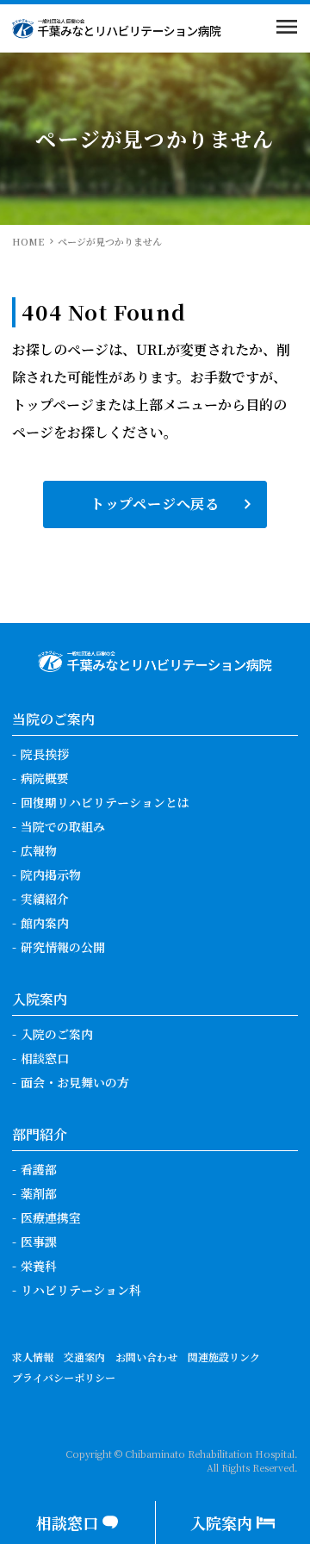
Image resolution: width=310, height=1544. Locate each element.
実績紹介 (45, 898)
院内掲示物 (51, 874)
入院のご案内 (57, 1034)
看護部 (39, 1169)
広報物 (39, 850)
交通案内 (84, 1356)
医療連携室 (51, 1217)
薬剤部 (39, 1193)
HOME (28, 241)
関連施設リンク (224, 1356)
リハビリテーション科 (81, 1289)
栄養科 (39, 1265)
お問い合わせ (146, 1356)
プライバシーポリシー (63, 1377)
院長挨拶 (45, 754)
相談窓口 (45, 1058)
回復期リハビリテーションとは (105, 802)
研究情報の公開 (63, 947)
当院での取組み (63, 826)
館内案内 (45, 922)
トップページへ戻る (155, 504)
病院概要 (45, 778)
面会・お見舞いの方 (75, 1082)
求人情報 (32, 1356)
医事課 (39, 1241)
